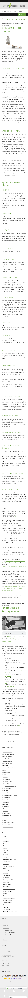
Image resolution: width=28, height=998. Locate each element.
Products (5, 925)
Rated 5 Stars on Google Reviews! (10, 981)
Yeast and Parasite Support (10, 786)
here (19, 725)
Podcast (5, 940)
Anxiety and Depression (8, 758)
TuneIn (3, 641)
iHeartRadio (18, 640)
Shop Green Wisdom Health (9, 889)
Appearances (6, 841)
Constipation (7, 779)
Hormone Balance (7, 792)
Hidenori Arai (19, 588)
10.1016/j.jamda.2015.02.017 (8, 590)
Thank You (5, 907)
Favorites (5, 857)
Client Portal (5, 850)
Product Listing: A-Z (7, 813)
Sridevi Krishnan (9, 561)
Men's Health (5, 804)
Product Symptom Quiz (8, 879)
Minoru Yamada (8, 586)
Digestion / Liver (6, 772)
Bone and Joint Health (7, 763)
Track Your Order (6, 909)
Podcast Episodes (10, 731)
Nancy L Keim (15, 562)
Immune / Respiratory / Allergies (10, 795)
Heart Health (5, 790)
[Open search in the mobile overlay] (14, 741)
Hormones (16, 597)
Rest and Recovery (7, 815)
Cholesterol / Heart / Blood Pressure (11, 767)
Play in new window (10, 636)
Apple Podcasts (10, 640)
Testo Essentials (10, 686)
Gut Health (5, 777)
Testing (4, 820)
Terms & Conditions (7, 902)
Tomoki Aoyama (11, 588)
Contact (4, 852)
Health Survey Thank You (8, 866)
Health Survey (6, 864)
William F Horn (8, 562)
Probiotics (5, 811)
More (9, 641)
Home (4, 11)
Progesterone (10, 734)
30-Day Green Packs (7, 752)
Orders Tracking (6, 875)
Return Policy (6, 882)
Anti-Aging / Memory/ (7, 756)
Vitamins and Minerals (8, 827)
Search (14, 991)
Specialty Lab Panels (7, 891)
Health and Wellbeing (11, 595)
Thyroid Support (6, 824)
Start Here (5, 893)
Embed (12, 638)
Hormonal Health (19, 595)
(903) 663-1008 (7, 955)
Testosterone (16, 734)
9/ (15, 517)
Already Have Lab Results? (8, 839)
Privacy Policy (6, 877)
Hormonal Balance (12, 732)
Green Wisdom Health (18, 23)
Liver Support (6, 802)
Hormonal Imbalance (8, 597)
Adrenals (6, 732)
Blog (4, 843)
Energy (4, 774)
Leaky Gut (7, 783)
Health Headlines (6, 861)
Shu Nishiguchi (16, 586)
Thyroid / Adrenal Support (8, 822)
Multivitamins (6, 806)
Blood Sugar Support (7, 761)
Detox (4, 770)
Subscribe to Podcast (7, 900)
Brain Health (5, 765)
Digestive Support (8, 781)
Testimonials (6, 904)
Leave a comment (5, 25)
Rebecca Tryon (17, 561)
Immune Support (6, 797)
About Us (5, 836)
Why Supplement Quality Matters (10, 911)
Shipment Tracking (7, 884)
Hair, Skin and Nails (7, 788)
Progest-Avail (8, 676)
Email (22, 640)
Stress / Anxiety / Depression (9, 817)
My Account (5, 873)
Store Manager (6, 895)
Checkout (5, 848)
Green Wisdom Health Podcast (9, 859)
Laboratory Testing (7, 870)
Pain (4, 808)
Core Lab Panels (6, 854)
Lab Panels (5, 799)
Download (18, 636)
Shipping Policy (6, 886)
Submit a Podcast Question (9, 898)
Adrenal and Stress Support (9, 754)
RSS (6, 641)
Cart (4, 845)
